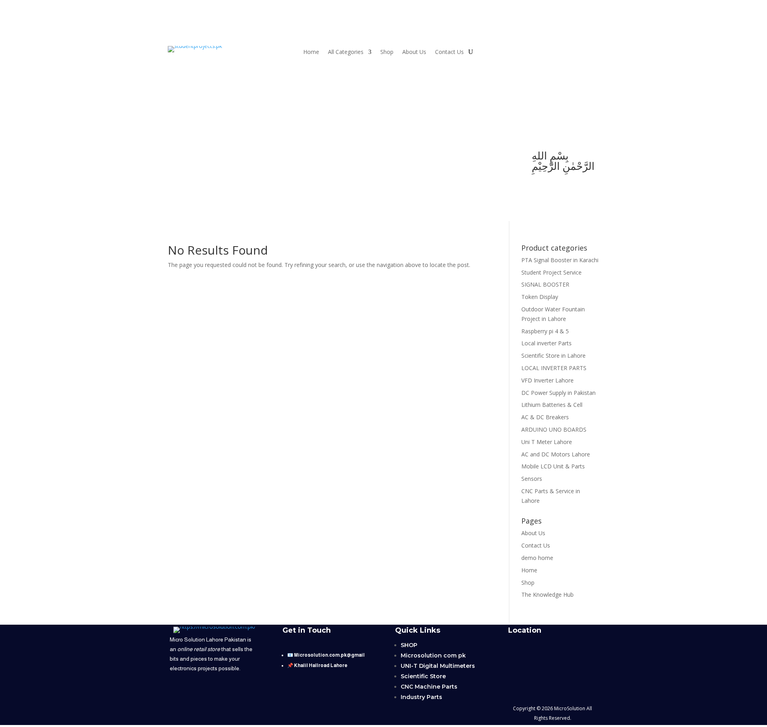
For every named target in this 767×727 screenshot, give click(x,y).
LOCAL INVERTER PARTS (553, 368)
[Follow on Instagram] (225, 156)
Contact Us (449, 52)
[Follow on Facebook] (209, 156)
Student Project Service (551, 272)
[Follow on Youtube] (177, 156)
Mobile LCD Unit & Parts (553, 466)
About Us (414, 52)
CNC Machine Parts (429, 686)
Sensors (531, 478)
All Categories (346, 52)
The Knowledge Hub (547, 594)
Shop (386, 52)
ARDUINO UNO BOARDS (553, 429)
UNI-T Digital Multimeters (438, 665)
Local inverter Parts (546, 343)
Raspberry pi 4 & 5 (545, 331)
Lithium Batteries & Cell (551, 404)
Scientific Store (423, 676)
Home (311, 52)
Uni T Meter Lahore (546, 442)
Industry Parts (421, 697)
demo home (537, 558)
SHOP (409, 645)
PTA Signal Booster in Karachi (559, 260)
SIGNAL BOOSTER (545, 284)
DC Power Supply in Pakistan (558, 392)
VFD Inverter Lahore (547, 380)
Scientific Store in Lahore (553, 355)
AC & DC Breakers (545, 417)
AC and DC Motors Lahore (555, 454)
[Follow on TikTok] (193, 156)
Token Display (539, 297)
